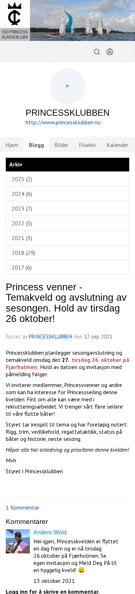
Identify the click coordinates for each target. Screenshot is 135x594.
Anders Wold (50, 532)
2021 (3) (22, 237)
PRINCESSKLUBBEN (50, 336)
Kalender (117, 144)
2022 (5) (22, 223)
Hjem (11, 144)
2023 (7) (22, 208)
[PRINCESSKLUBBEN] (67, 20)
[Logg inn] (109, 51)
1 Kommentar (22, 507)
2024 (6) (22, 193)
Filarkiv (87, 144)
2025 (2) (22, 179)
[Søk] (96, 51)
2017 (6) (22, 267)
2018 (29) (23, 252)
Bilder (61, 144)
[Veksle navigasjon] (122, 51)
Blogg (36, 144)
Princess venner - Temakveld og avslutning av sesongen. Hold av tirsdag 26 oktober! (66, 303)
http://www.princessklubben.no (63, 122)
